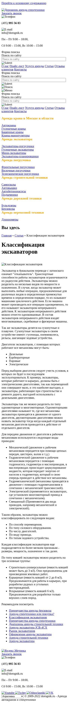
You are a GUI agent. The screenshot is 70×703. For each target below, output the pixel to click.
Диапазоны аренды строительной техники (36, 624)
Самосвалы (8, 184)
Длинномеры (9, 219)
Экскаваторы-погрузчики (17, 146)
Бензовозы (8, 208)
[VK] (49, 692)
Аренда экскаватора (22, 641)
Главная (6, 235)
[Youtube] (8, 692)
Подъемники (9, 194)
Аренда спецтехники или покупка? (31, 614)
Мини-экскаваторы (13, 153)
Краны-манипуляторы (15, 135)
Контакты (20, 69)
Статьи (49, 66)
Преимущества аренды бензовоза (30, 610)
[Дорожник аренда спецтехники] (23, 9)
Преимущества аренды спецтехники (32, 620)
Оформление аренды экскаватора (30, 634)
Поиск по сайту (11, 55)
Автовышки (9, 188)
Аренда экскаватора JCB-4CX (28, 627)
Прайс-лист (17, 66)
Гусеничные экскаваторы (17, 149)
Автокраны (8, 125)
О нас (5, 66)
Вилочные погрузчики (15, 170)
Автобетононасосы (13, 191)
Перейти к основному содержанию (23, 3)
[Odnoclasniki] (36, 692)
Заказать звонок (11, 13)
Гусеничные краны (13, 128)
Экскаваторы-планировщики (20, 156)
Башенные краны (12, 132)
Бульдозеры (8, 205)
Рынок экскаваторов (22, 630)
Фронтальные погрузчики (18, 167)
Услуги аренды (34, 66)
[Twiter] (21, 692)
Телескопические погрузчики (20, 173)
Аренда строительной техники (28, 637)
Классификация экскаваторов (28, 617)
